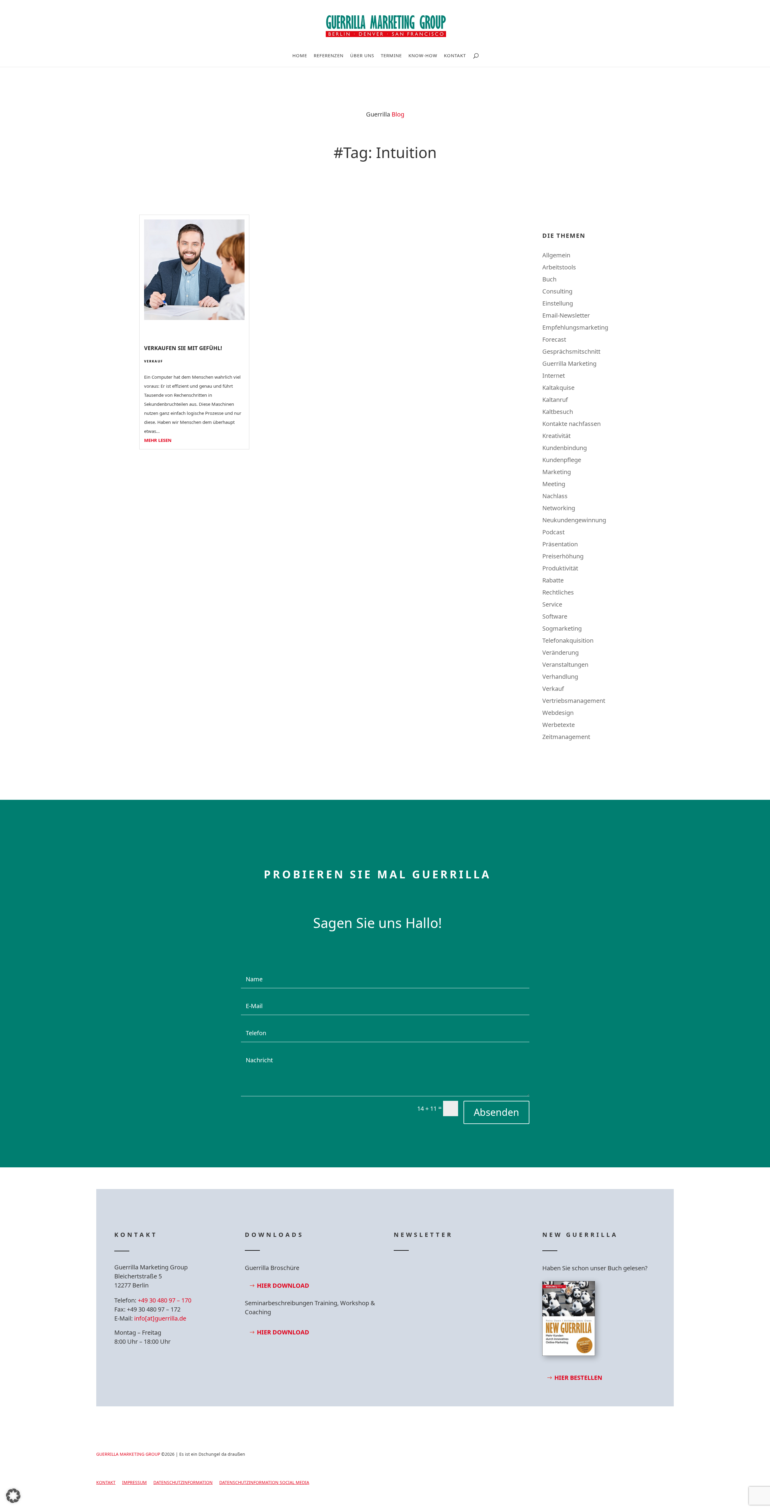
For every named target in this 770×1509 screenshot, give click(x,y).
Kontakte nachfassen (571, 424)
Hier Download (283, 1285)
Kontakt (455, 55)
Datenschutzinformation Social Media (264, 1482)
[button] (13, 1496)
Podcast (553, 532)
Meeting (553, 484)
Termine (391, 55)
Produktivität (560, 568)
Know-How (422, 55)
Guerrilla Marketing (569, 363)
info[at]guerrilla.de (160, 1318)
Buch (549, 279)
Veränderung (560, 652)
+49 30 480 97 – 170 (164, 1300)
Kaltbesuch (557, 412)
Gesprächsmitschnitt (571, 351)
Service (552, 604)
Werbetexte (558, 725)
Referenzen (328, 55)
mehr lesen (157, 440)
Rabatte (553, 580)
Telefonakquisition (567, 640)
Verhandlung (560, 676)
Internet (553, 375)
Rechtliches (558, 592)
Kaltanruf (555, 400)
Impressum (134, 1482)
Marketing (556, 472)
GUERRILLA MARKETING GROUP (128, 1454)
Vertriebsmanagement (573, 701)
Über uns (362, 55)
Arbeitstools (559, 267)
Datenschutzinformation (183, 1482)
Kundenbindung (564, 448)
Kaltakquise (558, 387)
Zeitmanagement (566, 737)
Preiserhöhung (563, 556)
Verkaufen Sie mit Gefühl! (183, 348)
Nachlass (555, 496)
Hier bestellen (578, 1378)
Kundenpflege (561, 460)
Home (299, 55)
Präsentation (560, 544)
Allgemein (556, 255)
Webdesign (558, 713)
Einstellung (557, 303)
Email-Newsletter (566, 315)
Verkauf (153, 361)
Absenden (496, 1112)
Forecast (554, 339)
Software (554, 616)
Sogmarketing (562, 628)
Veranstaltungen (565, 664)
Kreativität (556, 436)
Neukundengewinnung (574, 520)
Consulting (557, 291)
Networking (558, 508)
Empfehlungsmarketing (575, 327)
